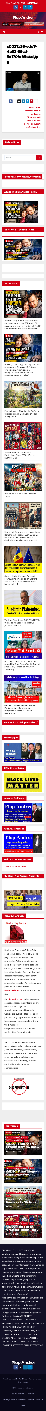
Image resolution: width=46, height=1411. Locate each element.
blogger (24, 1137)
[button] (38, 32)
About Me (39, 1400)
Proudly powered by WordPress (15, 1379)
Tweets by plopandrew (15, 866)
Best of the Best (13, 1137)
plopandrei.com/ (12, 990)
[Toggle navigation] (21, 31)
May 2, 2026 (13, 1234)
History (33, 1193)
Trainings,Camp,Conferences (14, 1400)
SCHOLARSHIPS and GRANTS (23, 1394)
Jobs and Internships (15, 1140)
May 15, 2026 (14, 1206)
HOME (14, 1388)
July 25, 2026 (14, 1151)
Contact (31, 1400)
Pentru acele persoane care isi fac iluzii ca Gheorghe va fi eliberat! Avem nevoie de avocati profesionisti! (32, 117)
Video (23, 1405)
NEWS (27, 1140)
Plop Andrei (23, 17)
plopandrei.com (15, 999)
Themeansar (23, 1382)
